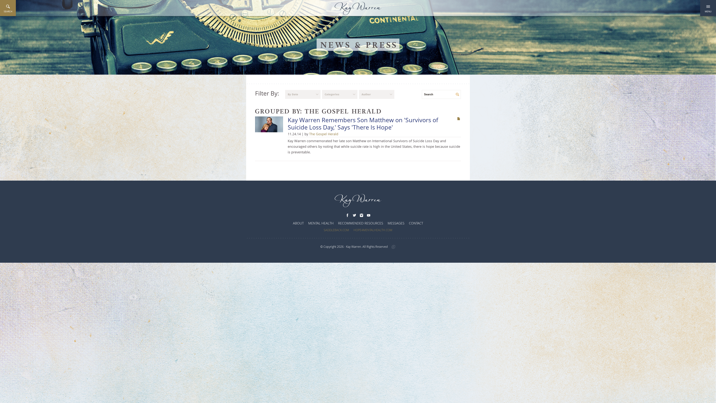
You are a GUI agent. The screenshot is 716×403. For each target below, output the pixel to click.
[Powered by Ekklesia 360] (393, 247)
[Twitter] (354, 215)
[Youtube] (369, 215)
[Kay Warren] (358, 8)
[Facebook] (347, 215)
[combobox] (303, 94)
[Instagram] (361, 215)
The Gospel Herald (323, 134)
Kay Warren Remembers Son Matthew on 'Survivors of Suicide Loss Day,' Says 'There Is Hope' (363, 123)
